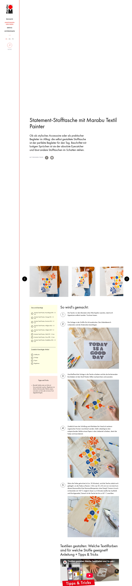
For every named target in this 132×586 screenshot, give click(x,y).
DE (6, 39)
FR (13, 39)
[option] (49, 281)
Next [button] (126, 278)
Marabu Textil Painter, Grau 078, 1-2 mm (44, 337)
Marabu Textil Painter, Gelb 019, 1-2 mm (44, 334)
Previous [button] (24, 278)
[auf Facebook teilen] (46, 157)
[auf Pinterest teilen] (52, 157)
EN (10, 39)
